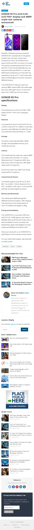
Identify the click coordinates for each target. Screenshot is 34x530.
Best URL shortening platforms (19, 338)
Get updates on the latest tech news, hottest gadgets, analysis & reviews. (16, 502)
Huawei (19, 246)
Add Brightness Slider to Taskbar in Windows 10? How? (20, 385)
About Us (6, 525)
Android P (5, 246)
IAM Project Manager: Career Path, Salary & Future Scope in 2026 (22, 259)
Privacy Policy (25, 525)
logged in (13, 324)
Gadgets (4, 10)
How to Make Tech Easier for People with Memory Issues (21, 276)
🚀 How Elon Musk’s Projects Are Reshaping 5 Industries (22, 283)
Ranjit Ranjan (9, 26)
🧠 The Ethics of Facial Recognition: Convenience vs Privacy (20, 470)
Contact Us (15, 525)
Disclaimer (17, 527)
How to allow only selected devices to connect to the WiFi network (21, 376)
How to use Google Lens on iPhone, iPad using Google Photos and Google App (21, 364)
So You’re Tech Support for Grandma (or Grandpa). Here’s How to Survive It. (21, 434)
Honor (13, 246)
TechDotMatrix (19, 522)
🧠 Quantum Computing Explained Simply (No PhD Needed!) (20, 461)
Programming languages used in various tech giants (19, 370)
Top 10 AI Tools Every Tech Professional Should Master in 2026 (22, 268)
